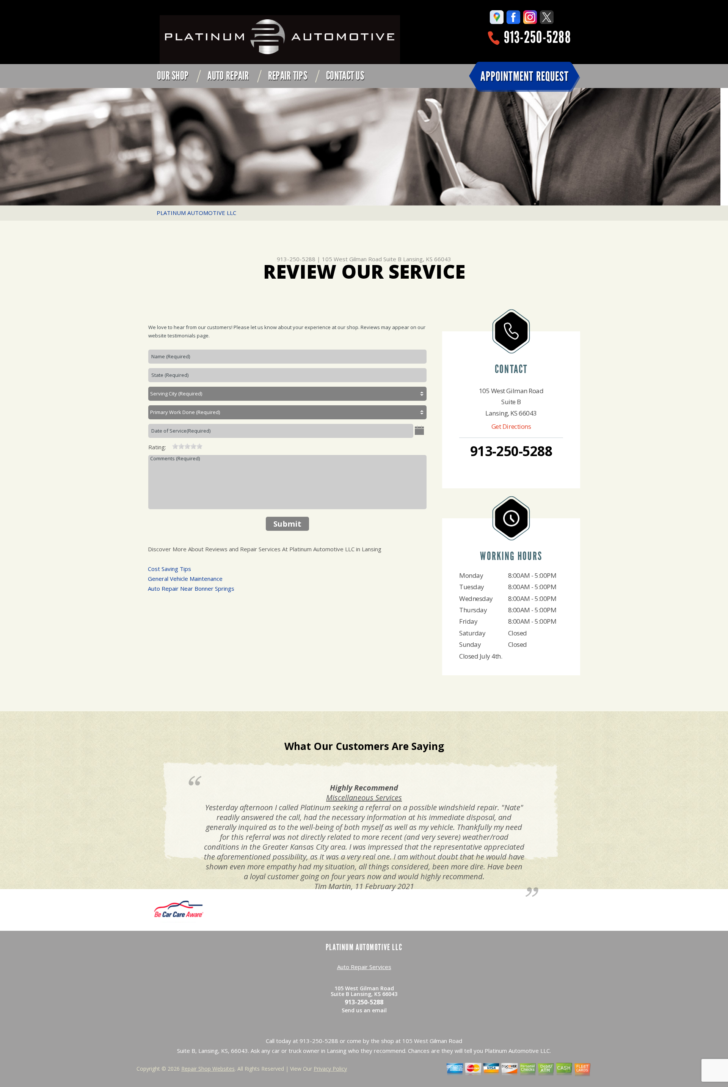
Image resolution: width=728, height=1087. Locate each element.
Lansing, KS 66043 (427, 259)
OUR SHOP (172, 76)
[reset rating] (169, 445)
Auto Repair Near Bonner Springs (191, 588)
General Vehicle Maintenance (185, 578)
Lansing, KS (364, 788)
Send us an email (364, 1010)
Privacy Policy (330, 1068)
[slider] (187, 446)
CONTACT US (345, 76)
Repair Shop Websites (208, 1068)
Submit (287, 524)
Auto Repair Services (364, 967)
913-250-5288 (537, 37)
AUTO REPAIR (228, 76)
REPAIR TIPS (287, 76)
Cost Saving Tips (169, 569)
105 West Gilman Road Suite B (362, 259)
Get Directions (511, 426)
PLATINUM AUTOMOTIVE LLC (196, 212)
